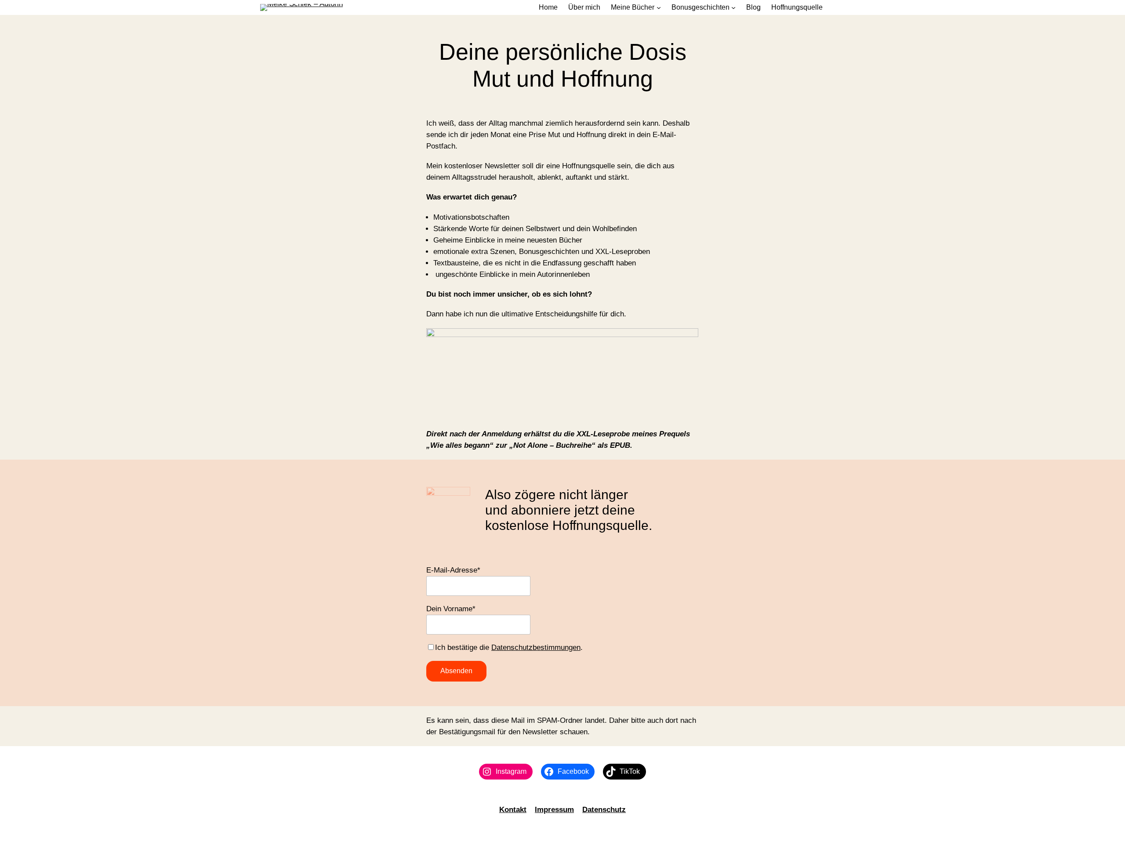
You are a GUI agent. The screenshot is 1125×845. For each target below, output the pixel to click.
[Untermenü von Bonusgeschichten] (733, 7)
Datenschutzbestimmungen (536, 647)
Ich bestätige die (463, 647)
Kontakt (512, 809)
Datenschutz (604, 809)
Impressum (554, 809)
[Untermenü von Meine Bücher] (659, 7)
